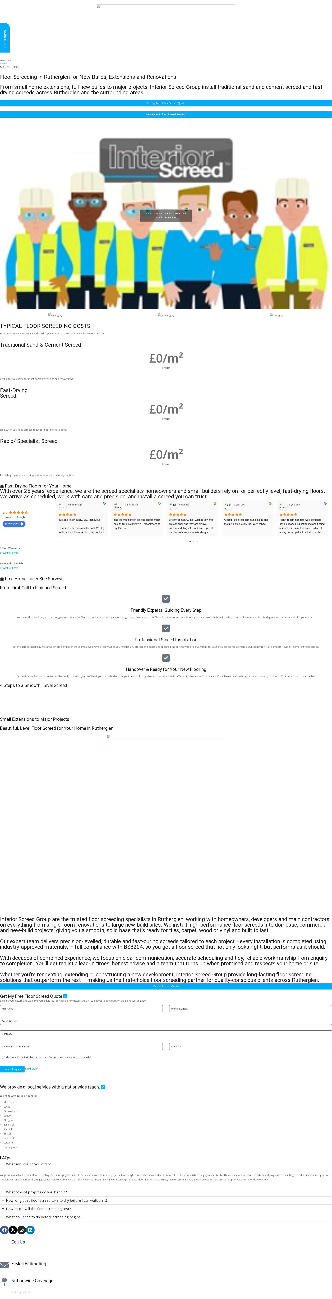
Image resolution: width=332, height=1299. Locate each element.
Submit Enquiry (12, 1069)
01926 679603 (9, 67)
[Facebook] (4, 1230)
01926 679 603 (22, 1249)
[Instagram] (21, 1230)
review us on (12, 523)
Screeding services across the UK (29, 1287)
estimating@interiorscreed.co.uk (29, 1270)
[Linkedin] (30, 1230)
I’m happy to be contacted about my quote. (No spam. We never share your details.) (47, 1057)
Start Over (31, 1068)
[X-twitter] (13, 1230)
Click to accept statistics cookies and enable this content (166, 215)
